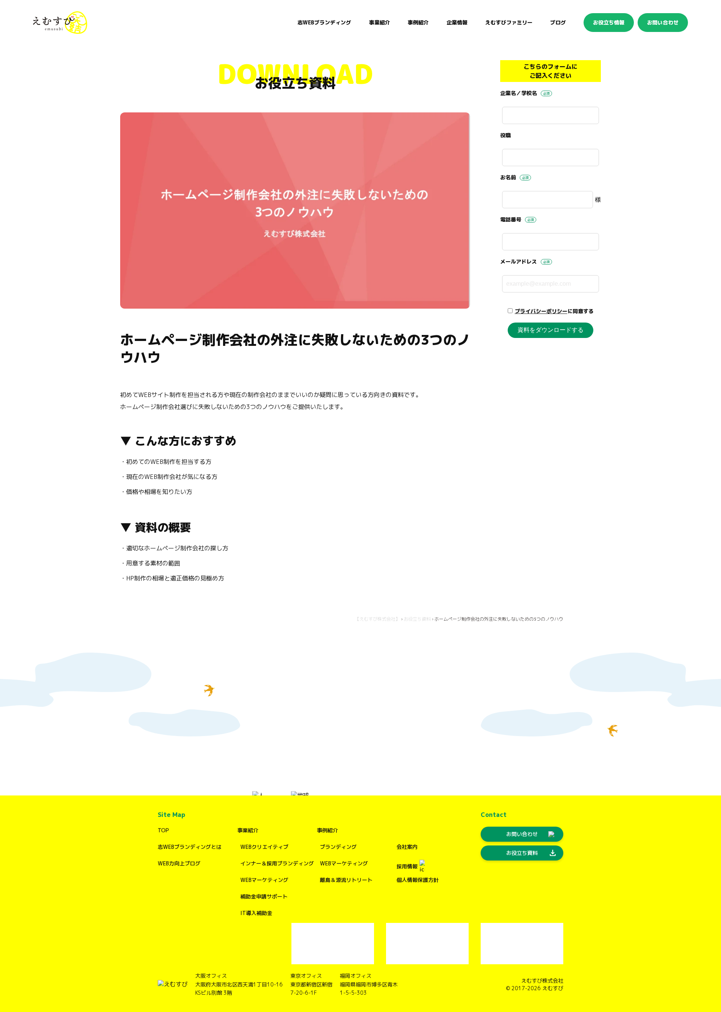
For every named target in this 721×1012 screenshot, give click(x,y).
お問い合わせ (663, 22)
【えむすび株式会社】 (377, 619)
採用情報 (407, 866)
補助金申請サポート (264, 896)
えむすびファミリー (508, 22)
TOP (163, 830)
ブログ (558, 22)
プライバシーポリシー (541, 311)
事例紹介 (327, 830)
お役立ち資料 (417, 619)
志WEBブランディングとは (190, 846)
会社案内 (407, 846)
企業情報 (457, 22)
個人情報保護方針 (418, 879)
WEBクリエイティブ (264, 846)
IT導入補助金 (256, 913)
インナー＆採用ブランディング (277, 863)
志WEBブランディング (324, 22)
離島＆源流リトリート (346, 879)
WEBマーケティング (264, 879)
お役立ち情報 (608, 22)
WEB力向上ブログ (179, 863)
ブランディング (338, 846)
